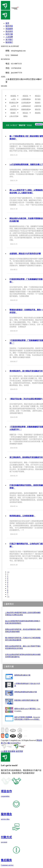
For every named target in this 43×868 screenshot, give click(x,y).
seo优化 (13, 99)
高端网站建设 (25, 109)
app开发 (13, 106)
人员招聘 (9, 37)
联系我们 (9, 42)
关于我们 (9, 40)
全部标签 (39, 124)
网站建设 (13, 96)
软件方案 (9, 34)
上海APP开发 (13, 116)
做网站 (25, 116)
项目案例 (9, 29)
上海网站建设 (25, 99)
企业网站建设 (25, 102)
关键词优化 (13, 109)
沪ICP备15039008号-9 (11, 743)
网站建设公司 (13, 102)
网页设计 (25, 113)
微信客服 (11, 751)
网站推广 (13, 113)
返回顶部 (19, 751)
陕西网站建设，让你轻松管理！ (22, 516)
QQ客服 (4, 751)
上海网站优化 (25, 106)
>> (8, 596)
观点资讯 (9, 31)
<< (8, 572)
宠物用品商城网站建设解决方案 (25, 692)
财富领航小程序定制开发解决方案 (26, 700)
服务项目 (9, 26)
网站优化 (25, 96)
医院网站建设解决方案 (22, 675)
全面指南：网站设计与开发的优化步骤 (25, 254)
